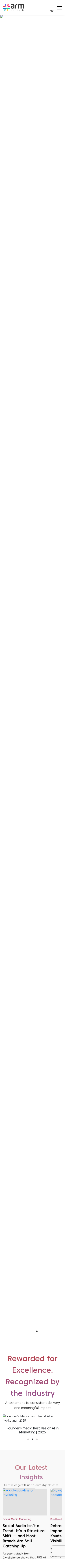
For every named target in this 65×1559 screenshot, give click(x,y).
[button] (28, 1331)
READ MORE (33, 485)
